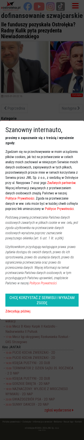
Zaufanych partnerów (61, 183)
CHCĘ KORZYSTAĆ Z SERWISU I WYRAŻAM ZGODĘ (42, 300)
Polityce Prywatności (19, 198)
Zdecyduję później (17, 311)
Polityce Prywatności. (44, 283)
